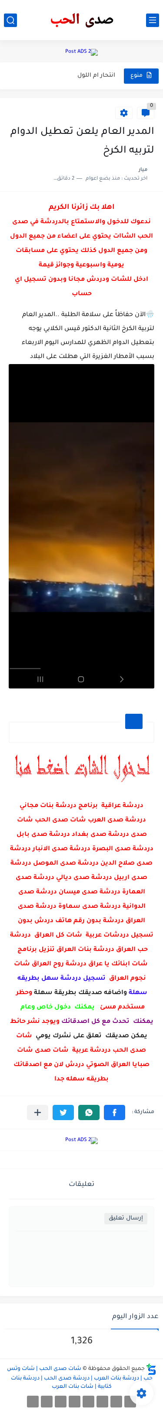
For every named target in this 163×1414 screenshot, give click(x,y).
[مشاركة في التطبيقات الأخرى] (37, 1112)
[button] (114, 1112)
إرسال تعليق (126, 1218)
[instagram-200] (47, 1401)
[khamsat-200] (33, 1401)
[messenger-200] (116, 1401)
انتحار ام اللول (96, 75)
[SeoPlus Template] (151, 1369)
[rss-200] (88, 1401)
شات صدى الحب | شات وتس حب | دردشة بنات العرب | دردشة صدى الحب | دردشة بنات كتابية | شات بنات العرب (80, 1378)
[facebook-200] (130, 1401)
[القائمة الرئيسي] (152, 20)
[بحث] (10, 20)
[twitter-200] (102, 1401)
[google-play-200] (61, 1401)
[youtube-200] (74, 1401)
